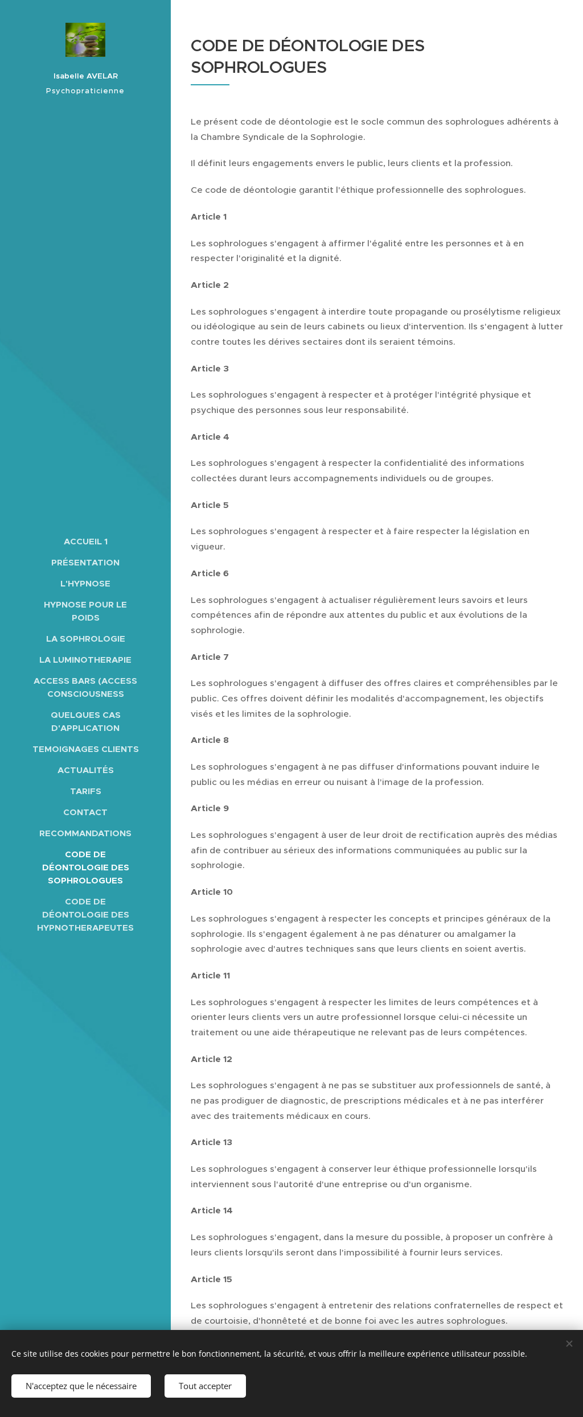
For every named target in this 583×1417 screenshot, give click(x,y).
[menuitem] (85, 541)
